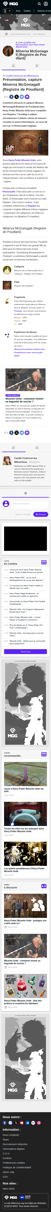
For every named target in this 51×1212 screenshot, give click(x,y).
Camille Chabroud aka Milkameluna (22, 76)
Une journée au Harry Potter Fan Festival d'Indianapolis (27, 602)
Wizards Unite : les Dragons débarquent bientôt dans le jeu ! (27, 610)
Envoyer (42, 514)
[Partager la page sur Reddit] (22, 97)
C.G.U (6, 1153)
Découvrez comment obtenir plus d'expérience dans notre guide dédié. (29, 352)
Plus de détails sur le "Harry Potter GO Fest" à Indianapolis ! (26, 626)
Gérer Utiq (8, 1172)
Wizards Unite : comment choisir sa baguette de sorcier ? (24, 400)
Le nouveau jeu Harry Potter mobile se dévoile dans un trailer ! (26, 586)
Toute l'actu (25, 652)
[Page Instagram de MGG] (39, 1123)
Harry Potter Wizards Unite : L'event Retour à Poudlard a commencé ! (25, 618)
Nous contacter (11, 1135)
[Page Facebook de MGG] (5, 1123)
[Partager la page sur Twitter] (16, 97)
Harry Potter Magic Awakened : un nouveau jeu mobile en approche (24, 594)
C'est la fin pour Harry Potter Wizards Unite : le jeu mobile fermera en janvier (26, 571)
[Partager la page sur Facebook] (11, 97)
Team (6, 1139)
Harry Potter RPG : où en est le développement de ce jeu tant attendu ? (27, 579)
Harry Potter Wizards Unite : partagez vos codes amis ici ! (25, 921)
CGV (5, 1176)
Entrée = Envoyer (23, 514)
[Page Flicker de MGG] (33, 1123)
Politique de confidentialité (17, 1167)
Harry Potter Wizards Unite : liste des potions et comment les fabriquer (23, 1002)
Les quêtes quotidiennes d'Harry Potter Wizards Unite (24, 869)
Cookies (7, 1158)
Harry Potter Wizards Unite (20, 34)
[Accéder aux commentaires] (27, 97)
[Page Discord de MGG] (10, 1123)
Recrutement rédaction (15, 1144)
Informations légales (14, 1149)
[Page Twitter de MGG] (16, 1123)
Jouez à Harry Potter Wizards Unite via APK (24, 790)
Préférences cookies (14, 1162)
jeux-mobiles (13, 395)
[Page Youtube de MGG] (22, 1123)
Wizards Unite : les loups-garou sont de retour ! (26, 634)
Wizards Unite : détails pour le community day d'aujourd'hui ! (27, 642)
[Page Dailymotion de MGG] (27, 1123)
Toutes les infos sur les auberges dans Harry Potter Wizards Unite (24, 830)
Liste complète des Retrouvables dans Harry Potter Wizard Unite (30, 44)
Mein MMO (9, 1188)
